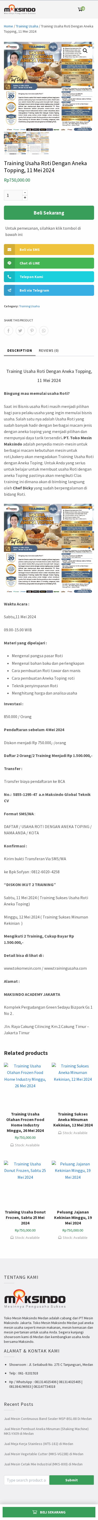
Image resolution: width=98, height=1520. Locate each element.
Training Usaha (27, 26)
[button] (85, 50)
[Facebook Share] (8, 330)
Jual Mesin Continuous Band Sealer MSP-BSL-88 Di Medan (48, 1418)
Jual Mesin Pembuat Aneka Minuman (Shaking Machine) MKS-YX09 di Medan (46, 1431)
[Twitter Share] (20, 330)
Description (19, 350)
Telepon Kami (31, 276)
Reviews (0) (49, 350)
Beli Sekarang (49, 213)
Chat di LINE (30, 263)
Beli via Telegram (34, 290)
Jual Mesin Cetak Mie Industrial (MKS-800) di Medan (43, 1464)
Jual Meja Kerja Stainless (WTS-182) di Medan (38, 1443)
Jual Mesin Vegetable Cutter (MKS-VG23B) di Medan (43, 1454)
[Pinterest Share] (32, 330)
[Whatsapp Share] (43, 330)
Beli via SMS (30, 249)
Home (8, 26)
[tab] (20, 351)
